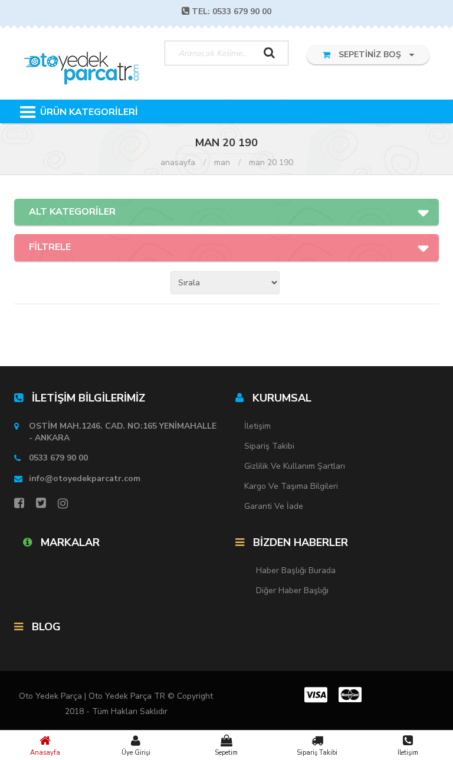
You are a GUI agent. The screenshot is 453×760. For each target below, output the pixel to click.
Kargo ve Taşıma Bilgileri (291, 486)
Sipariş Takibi (317, 752)
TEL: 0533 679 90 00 (231, 11)
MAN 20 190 (271, 162)
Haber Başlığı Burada (296, 570)
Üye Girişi (136, 752)
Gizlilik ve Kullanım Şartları (294, 466)
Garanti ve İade (273, 506)
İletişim (408, 752)
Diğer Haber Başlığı (292, 590)
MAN (222, 162)
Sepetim (226, 752)
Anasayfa (45, 752)
